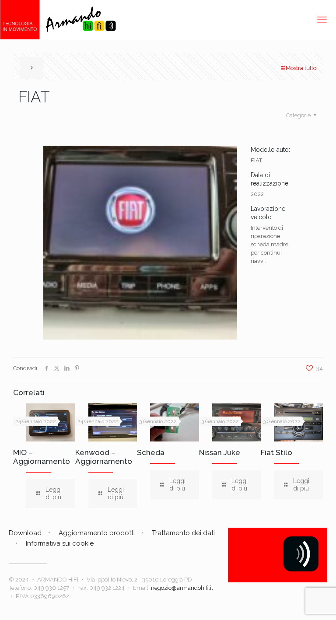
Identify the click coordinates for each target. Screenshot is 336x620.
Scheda (150, 452)
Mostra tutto (301, 68)
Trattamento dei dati (183, 533)
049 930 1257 (51, 588)
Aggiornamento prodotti (97, 533)
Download (25, 533)
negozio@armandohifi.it (182, 588)
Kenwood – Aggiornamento (103, 457)
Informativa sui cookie (60, 543)
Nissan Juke (219, 452)
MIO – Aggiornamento (41, 457)
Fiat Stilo (276, 452)
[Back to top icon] (294, 602)
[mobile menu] (322, 19)
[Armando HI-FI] (58, 19)
